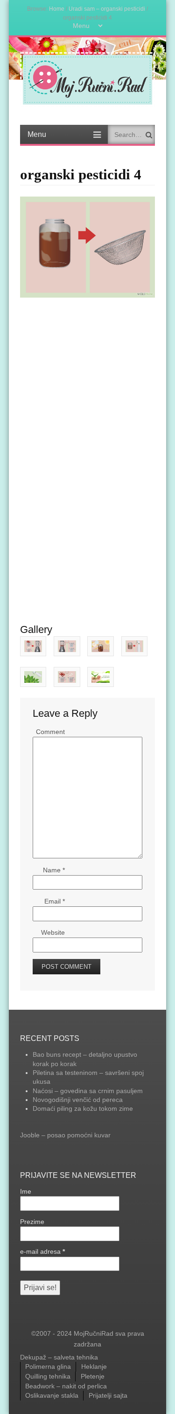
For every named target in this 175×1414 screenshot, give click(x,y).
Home (56, 9)
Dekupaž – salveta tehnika (59, 1357)
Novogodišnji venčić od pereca (78, 1099)
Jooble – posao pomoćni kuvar (65, 1135)
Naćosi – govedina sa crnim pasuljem (88, 1090)
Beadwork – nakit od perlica (66, 1386)
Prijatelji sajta (108, 1395)
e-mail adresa (42, 1251)
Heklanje (94, 1366)
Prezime (32, 1221)
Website (53, 932)
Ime (25, 1191)
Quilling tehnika (47, 1376)
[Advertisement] (87, 352)
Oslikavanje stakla (51, 1395)
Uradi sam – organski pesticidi (107, 9)
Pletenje (93, 1376)
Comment (50, 731)
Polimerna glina (48, 1366)
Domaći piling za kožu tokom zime (83, 1108)
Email (54, 901)
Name (54, 870)
